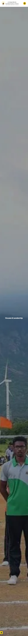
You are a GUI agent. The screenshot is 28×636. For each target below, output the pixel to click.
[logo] (10, 3)
